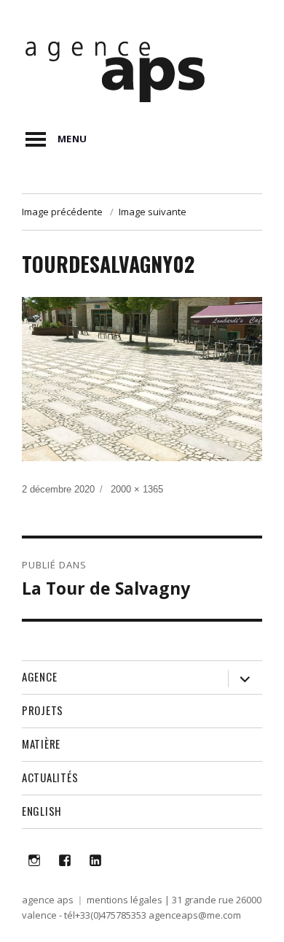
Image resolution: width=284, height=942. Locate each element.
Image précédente (62, 211)
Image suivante (152, 211)
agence (40, 676)
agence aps (48, 899)
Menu (72, 138)
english (42, 811)
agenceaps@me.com (195, 915)
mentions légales (124, 899)
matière (41, 744)
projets (42, 710)
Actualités (50, 777)
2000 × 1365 (137, 489)
